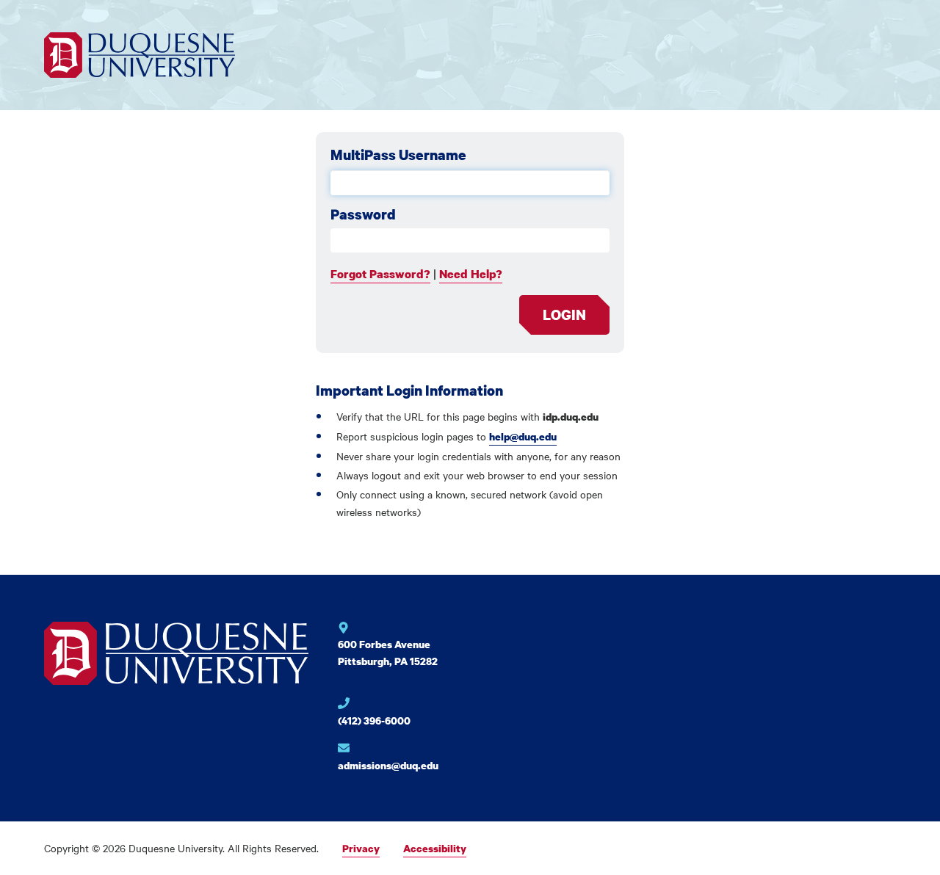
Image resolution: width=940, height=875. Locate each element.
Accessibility (434, 848)
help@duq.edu (523, 436)
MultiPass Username (398, 155)
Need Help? (470, 274)
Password (363, 214)
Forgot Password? (380, 274)
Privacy (361, 848)
